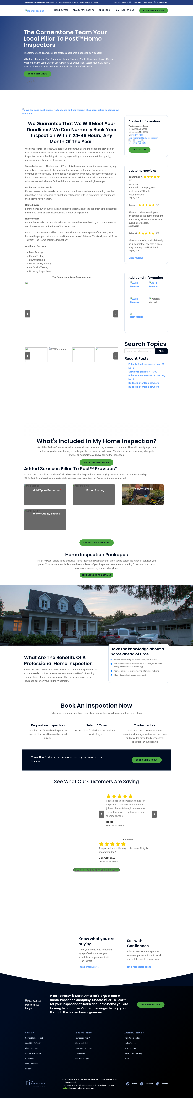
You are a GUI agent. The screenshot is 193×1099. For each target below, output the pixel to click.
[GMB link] (139, 142)
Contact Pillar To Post (34, 1038)
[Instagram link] (143, 142)
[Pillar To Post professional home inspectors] (34, 10)
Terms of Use (88, 1088)
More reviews (136, 258)
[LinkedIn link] (135, 142)
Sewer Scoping (130, 1048)
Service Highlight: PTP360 (142, 371)
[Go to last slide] (101, 814)
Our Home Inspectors (83, 1048)
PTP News (29, 1058)
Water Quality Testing (133, 1053)
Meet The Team (31, 1064)
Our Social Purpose (33, 1053)
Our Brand (104, 10)
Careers (28, 1069)
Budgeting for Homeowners (143, 383)
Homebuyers (80, 1053)
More (126, 1058)
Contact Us (139, 150)
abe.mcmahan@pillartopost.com (143, 138)
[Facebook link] (130, 142)
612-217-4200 (137, 135)
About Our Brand (32, 1048)
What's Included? (81, 1043)
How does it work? (82, 1038)
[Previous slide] (27, 313)
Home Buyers (61, 10)
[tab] (123, 839)
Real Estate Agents (83, 10)
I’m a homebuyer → (89, 966)
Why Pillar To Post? (33, 1043)
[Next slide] (115, 313)
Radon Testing (130, 1043)
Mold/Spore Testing (132, 1038)
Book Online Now (153, 10)
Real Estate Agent (82, 1058)
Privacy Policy (72, 1088)
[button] (36, 354)
